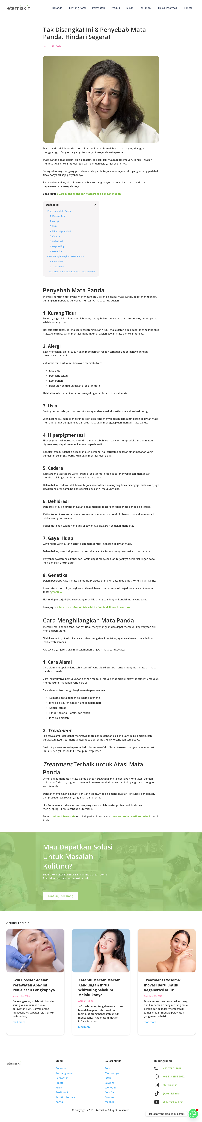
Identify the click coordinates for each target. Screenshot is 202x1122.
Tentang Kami (64, 1073)
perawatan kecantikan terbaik (131, 816)
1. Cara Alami (57, 261)
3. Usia (53, 226)
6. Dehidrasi (56, 241)
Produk (60, 1083)
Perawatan (62, 1078)
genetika (56, 592)
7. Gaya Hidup (57, 246)
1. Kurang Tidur (58, 216)
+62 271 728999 (172, 1068)
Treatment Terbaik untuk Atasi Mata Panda (71, 271)
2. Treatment (57, 266)
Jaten (108, 1078)
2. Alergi (54, 221)
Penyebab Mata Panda (59, 211)
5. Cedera (55, 236)
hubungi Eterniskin (64, 816)
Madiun (109, 1102)
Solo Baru (110, 1092)
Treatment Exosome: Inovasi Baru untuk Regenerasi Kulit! (162, 985)
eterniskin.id (170, 1085)
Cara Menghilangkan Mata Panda (65, 256)
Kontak (60, 1102)
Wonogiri (110, 1087)
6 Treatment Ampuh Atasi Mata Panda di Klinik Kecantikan (93, 607)
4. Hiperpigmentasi (60, 231)
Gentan (109, 1097)
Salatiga (109, 1083)
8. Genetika (56, 251)
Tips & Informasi (65, 1097)
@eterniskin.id (171, 1093)
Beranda (61, 1068)
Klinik (59, 1087)
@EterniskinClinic (173, 1102)
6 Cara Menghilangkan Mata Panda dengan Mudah (88, 194)
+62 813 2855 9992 (173, 1076)
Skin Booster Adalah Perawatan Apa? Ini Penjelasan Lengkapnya (34, 985)
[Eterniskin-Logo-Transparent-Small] (19, 8)
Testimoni (62, 1092)
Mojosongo (112, 1073)
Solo (107, 1068)
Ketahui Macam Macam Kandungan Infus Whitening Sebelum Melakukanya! (99, 987)
